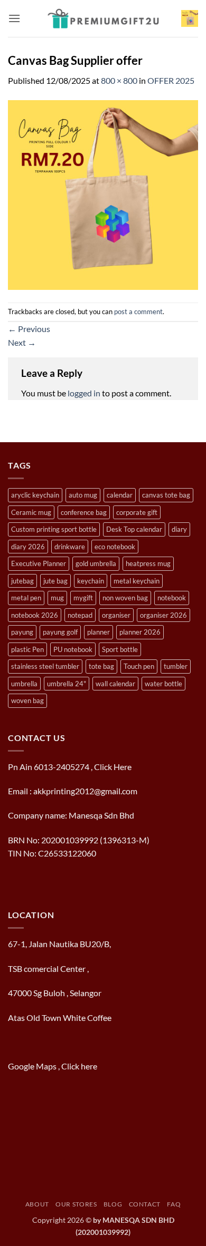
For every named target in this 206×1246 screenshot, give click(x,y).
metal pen (26, 597)
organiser (116, 615)
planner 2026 (140, 632)
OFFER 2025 (170, 80)
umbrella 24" (66, 683)
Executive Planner (38, 563)
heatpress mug (148, 563)
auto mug (83, 495)
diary (179, 529)
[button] (14, 18)
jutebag (22, 581)
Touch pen (139, 666)
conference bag (84, 512)
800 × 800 (119, 80)
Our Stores (76, 1204)
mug (57, 597)
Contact (145, 1204)
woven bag (27, 700)
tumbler (176, 666)
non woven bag (125, 597)
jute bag (55, 581)
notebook (171, 597)
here (90, 1066)
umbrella (24, 683)
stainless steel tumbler (45, 666)
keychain (90, 581)
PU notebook (72, 649)
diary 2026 (28, 546)
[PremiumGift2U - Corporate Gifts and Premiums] (103, 18)
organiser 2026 (163, 615)
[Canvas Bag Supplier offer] (103, 194)
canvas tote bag (166, 495)
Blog (113, 1204)
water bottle (163, 683)
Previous (29, 329)
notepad (80, 615)
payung (22, 632)
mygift (83, 597)
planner (98, 632)
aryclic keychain (35, 495)
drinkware (69, 546)
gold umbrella (96, 563)
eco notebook (115, 546)
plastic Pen (27, 649)
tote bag (101, 666)
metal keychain (137, 581)
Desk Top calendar (134, 529)
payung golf (60, 632)
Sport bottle (120, 649)
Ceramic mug (31, 512)
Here (123, 767)
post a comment (138, 311)
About (37, 1204)
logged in (84, 393)
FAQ (174, 1204)
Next (22, 342)
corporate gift (136, 512)
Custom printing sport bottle (54, 529)
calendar (120, 495)
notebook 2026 (34, 615)
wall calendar (115, 683)
